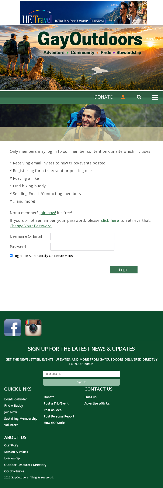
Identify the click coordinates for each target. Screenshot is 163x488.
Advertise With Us (97, 403)
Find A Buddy (13, 405)
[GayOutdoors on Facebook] (12, 328)
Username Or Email (27, 236)
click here (110, 220)
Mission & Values (16, 452)
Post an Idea (53, 410)
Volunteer (11, 425)
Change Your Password (31, 225)
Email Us (90, 397)
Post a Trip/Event (56, 403)
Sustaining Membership (20, 418)
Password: (27, 247)
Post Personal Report (59, 416)
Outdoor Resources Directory (25, 465)
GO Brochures (14, 471)
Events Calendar (15, 399)
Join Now (10, 412)
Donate (49, 397)
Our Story (11, 445)
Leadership (12, 458)
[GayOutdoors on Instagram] (33, 328)
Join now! (47, 212)
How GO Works (54, 422)
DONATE (103, 96)
